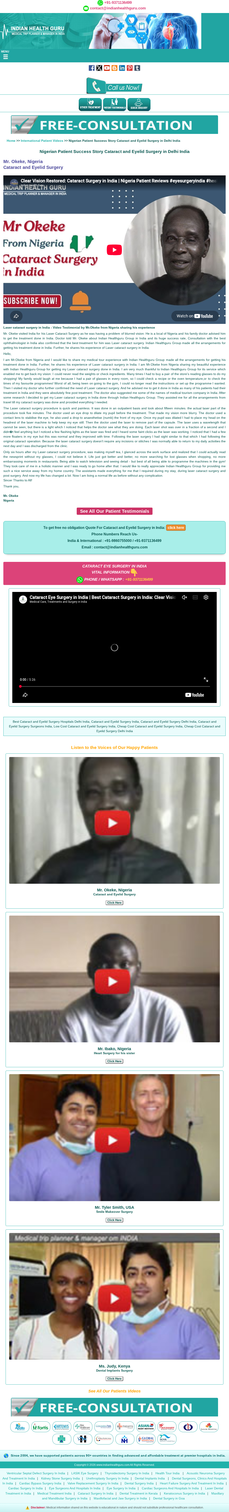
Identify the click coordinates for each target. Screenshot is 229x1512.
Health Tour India (167, 1473)
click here (176, 528)
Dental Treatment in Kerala (139, 1493)
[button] (114, 902)
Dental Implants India (150, 1478)
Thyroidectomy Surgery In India (127, 1473)
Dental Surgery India (139, 1483)
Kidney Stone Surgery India (60, 1478)
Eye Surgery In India (121, 1488)
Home (11, 140)
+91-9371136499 (117, 2)
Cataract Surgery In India (95, 1493)
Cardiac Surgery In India (25, 1488)
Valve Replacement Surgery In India (93, 1483)
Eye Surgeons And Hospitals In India (74, 1488)
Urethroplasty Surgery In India (107, 1478)
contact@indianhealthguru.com (118, 8)
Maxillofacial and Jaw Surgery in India (120, 1498)
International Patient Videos (42, 140)
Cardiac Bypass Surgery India (40, 1483)
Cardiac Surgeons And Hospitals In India (170, 1488)
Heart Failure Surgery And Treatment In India (192, 1483)
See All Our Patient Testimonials (114, 511)
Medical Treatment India (54, 1493)
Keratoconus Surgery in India (184, 1493)
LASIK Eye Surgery (84, 1473)
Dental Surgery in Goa (169, 1498)
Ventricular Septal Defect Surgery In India (36, 1473)
